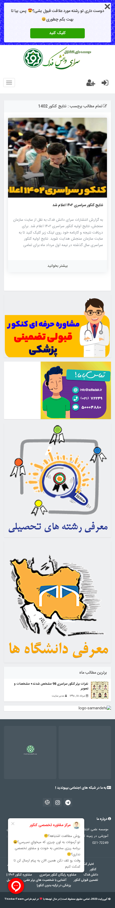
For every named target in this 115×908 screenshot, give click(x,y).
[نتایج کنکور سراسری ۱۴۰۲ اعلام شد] (57, 158)
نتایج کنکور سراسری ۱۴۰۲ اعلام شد (77, 205)
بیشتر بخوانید (57, 266)
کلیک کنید (57, 33)
